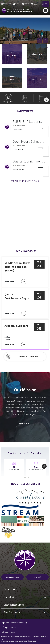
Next (45, 40)
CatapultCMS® (19, 641)
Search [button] (35, 4)
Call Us (36, 577)
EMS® (26, 641)
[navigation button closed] (46, 10)
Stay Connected (12, 612)
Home (17, 4)
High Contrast (10, 627)
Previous (39, 40)
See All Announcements (24, 181)
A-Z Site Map (10, 632)
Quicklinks (9, 597)
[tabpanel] (25, 31)
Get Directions (11, 577)
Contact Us (10, 589)
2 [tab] (25, 477)
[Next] (44, 4)
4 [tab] (47, 47)
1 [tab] (21, 477)
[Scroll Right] (46, 99)
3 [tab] (28, 477)
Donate (26, 4)
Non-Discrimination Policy (16, 623)
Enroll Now (7, 4)
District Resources (14, 604)
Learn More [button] (23, 423)
